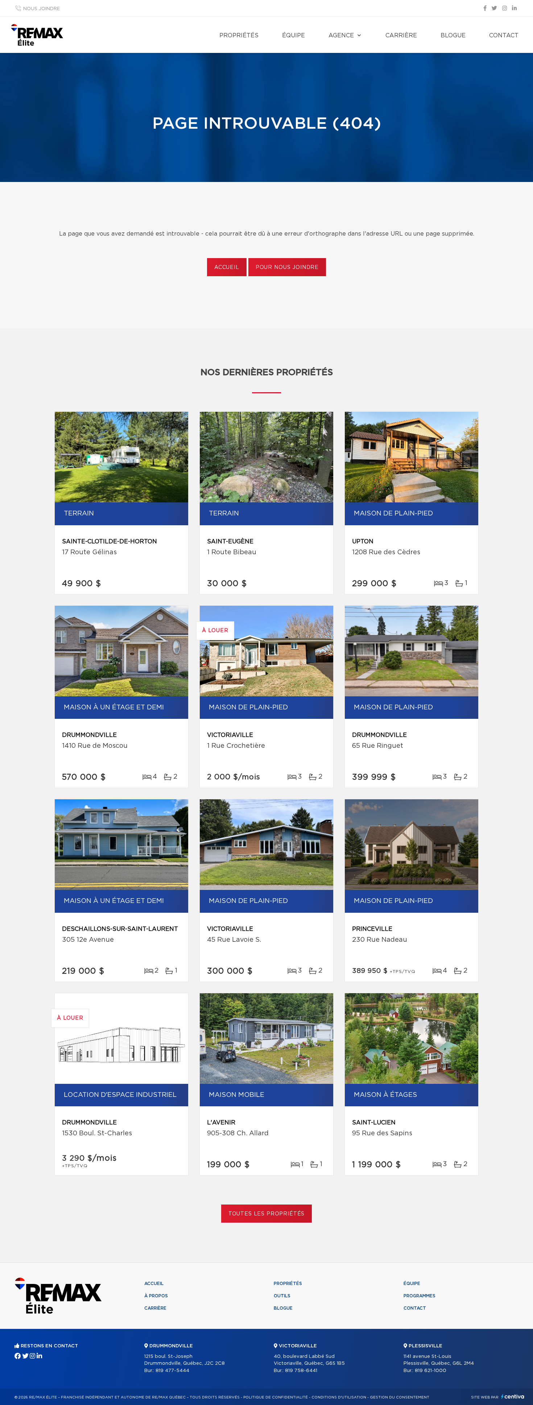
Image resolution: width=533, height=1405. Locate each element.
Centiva (512, 1396)
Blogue (453, 35)
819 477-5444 (172, 1370)
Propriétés (239, 35)
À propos (156, 1296)
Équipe (293, 35)
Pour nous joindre (287, 267)
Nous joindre (41, 9)
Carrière (401, 35)
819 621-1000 (430, 1370)
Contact (503, 35)
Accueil (226, 267)
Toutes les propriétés (266, 1214)
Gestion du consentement (399, 1397)
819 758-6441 (301, 1370)
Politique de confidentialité (275, 1397)
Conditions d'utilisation (338, 1397)
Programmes (419, 1296)
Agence (341, 35)
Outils (282, 1296)
